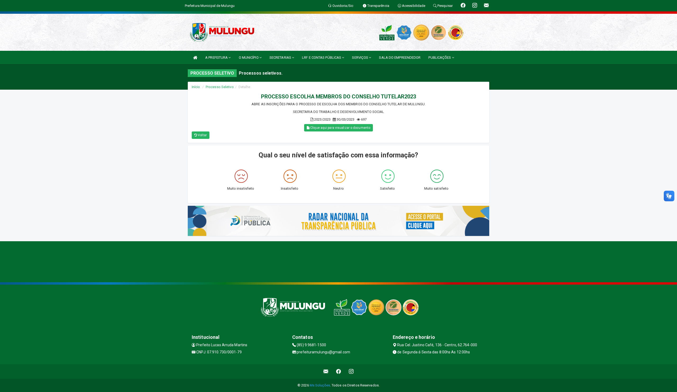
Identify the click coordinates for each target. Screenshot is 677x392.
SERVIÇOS (360, 58)
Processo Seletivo (220, 87)
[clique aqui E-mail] (326, 371)
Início (196, 87)
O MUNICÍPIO (249, 58)
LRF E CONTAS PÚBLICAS (322, 58)
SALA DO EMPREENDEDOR (399, 58)
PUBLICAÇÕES (440, 58)
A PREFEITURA (216, 58)
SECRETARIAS (280, 58)
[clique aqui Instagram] (351, 371)
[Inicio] (195, 57)
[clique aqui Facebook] (338, 371)
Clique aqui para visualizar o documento (339, 128)
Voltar (202, 135)
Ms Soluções (320, 385)
